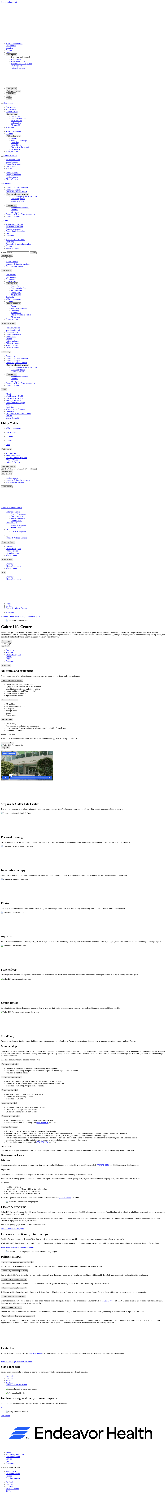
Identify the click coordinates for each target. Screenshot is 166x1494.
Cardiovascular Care (18, 118)
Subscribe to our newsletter (16, 1385)
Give (8, 52)
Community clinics (18, 199)
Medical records (12, 177)
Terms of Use (11, 1471)
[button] (5, 1416)
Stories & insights (12, 248)
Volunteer (14, 210)
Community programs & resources (24, 196)
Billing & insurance (13, 175)
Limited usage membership (11, 1077)
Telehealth (10, 127)
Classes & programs (18, 514)
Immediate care (11, 112)
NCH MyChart (16, 66)
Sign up (4, 1407)
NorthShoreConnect (18, 61)
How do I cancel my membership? (14, 1279)
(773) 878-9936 (42, 1123)
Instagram (9, 1378)
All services (15, 149)
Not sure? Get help (18, 68)
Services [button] (9, 657)
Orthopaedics (16, 123)
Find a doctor (11, 46)
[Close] (2, 750)
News (8, 233)
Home (8, 604)
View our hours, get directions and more (16, 1362)
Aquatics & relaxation (9, 700)
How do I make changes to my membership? (17, 1262)
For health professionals (15, 1454)
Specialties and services (15, 266)
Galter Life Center (13, 512)
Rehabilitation (16, 145)
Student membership (9, 1090)
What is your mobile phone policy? (14, 1288)
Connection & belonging (15, 231)
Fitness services (17, 516)
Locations (9, 48)
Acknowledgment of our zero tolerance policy (18, 1316)
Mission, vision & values (15, 240)
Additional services (13, 136)
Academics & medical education (18, 244)
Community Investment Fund (17, 187)
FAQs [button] (8, 659)
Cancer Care (15, 116)
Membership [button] (10, 652)
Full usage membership (10, 1064)
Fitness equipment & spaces (12, 680)
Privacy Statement (13, 1474)
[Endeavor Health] (83, 84)
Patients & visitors (13, 91)
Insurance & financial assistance (18, 264)
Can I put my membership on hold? (14, 1271)
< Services (10, 612)
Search (3, 253)
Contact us (10, 235)
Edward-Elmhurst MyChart (21, 64)
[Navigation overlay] (7, 536)
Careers (9, 50)
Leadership (10, 242)
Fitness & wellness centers (21, 147)
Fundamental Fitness (9, 1127)
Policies (9, 168)
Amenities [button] (10, 650)
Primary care (11, 109)
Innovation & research (14, 227)
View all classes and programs (12, 1229)
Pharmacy (14, 138)
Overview (9, 546)
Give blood (15, 212)
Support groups (12, 162)
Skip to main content (9, 2)
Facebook (9, 1376)
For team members (13, 1457)
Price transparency (13, 1478)
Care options (11, 89)
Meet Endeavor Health (14, 225)
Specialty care (12, 114)
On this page (6, 641)
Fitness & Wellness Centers (11, 508)
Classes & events (12, 179)
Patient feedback (12, 173)
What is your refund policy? (11, 1307)
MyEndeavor (16, 59)
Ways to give (11, 205)
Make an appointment (14, 44)
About (9, 96)
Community (11, 94)
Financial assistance (13, 164)
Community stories (13, 216)
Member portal (16, 521)
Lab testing (15, 143)
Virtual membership (9, 1103)
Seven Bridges (11, 523)
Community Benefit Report (16, 192)
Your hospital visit (13, 160)
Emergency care (12, 151)
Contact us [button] (10, 661)
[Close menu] (2, 103)
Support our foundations (20, 208)
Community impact (13, 190)
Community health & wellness (17, 194)
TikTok (8, 1380)
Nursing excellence (13, 229)
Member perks (7, 719)
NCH (8, 529)
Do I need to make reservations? (13, 1296)
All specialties (16, 125)
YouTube (9, 1383)
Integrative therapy (18, 518)
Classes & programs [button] (13, 655)
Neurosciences (16, 121)
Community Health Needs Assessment (20, 214)
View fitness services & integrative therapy (17, 1247)
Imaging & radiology (19, 140)
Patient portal (11, 55)
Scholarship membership (10, 1116)
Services (9, 606)
